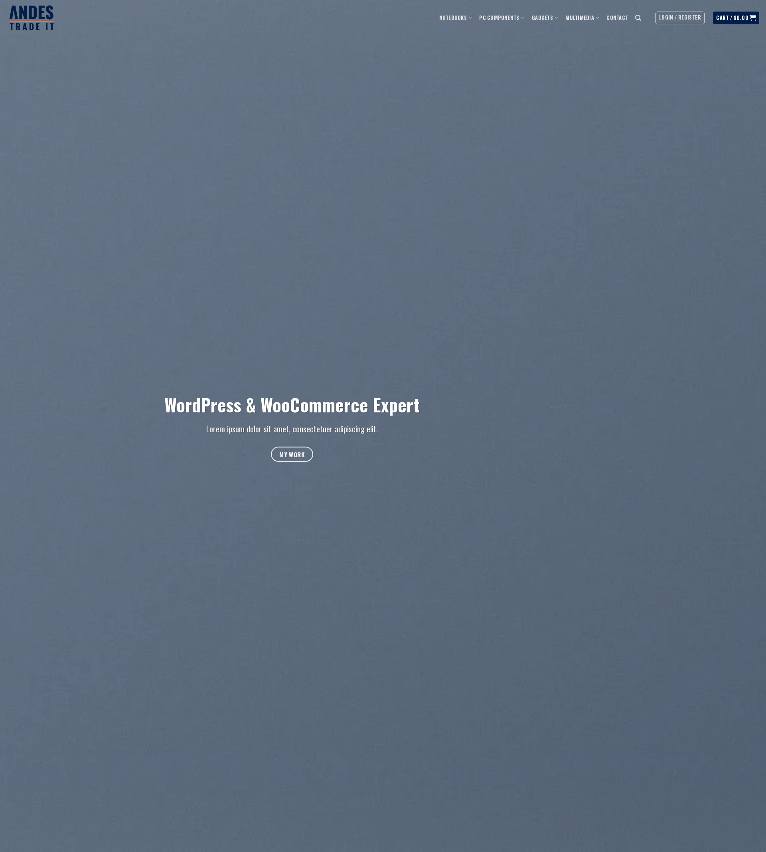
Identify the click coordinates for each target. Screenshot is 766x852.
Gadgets (542, 18)
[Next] (740, 426)
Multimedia (579, 18)
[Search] (638, 18)
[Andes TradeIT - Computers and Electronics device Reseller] (31, 18)
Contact (617, 18)
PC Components (499, 18)
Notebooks (453, 18)
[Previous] (25, 426)
